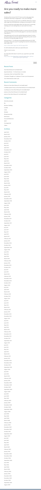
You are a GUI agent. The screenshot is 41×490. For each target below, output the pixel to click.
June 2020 (6, 176)
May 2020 (6, 178)
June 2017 (6, 229)
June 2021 (6, 156)
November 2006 (8, 456)
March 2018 (7, 212)
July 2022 (6, 143)
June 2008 (6, 414)
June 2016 (6, 252)
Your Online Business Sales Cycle (11, 78)
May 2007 (6, 442)
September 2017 (8, 223)
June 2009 (6, 396)
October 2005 (7, 480)
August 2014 (7, 285)
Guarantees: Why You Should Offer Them (13, 74)
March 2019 (7, 192)
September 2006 (8, 460)
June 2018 (6, 205)
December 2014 (7, 278)
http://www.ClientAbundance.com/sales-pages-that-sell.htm (18, 56)
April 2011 (6, 351)
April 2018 (6, 210)
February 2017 (7, 238)
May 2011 (6, 349)
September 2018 (8, 201)
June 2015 (6, 272)
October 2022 (7, 141)
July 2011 (6, 345)
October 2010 (7, 365)
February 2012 (7, 331)
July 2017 (6, 227)
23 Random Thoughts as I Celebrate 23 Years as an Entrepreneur (19, 76)
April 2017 (6, 234)
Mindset (6, 112)
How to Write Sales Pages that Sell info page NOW (16, 45)
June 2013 (6, 303)
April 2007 (6, 445)
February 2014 (7, 294)
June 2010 (6, 374)
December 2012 (7, 314)
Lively (5, 110)
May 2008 (6, 416)
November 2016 (8, 243)
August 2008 (7, 411)
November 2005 (8, 478)
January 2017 (7, 241)
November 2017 (7, 218)
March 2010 (7, 376)
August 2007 (7, 436)
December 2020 (8, 165)
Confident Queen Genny (9, 87)
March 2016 (7, 258)
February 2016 (7, 260)
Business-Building (8, 105)
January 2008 (7, 425)
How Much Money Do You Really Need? (13, 69)
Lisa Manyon (7, 90)
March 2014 (7, 292)
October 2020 (7, 167)
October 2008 (7, 407)
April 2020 (6, 181)
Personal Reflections (9, 118)
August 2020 (7, 172)
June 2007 (6, 440)
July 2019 (6, 187)
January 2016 (7, 263)
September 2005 (8, 482)
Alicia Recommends (8, 101)
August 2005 (7, 485)
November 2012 (8, 316)
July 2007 (6, 438)
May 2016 (6, 254)
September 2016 (8, 247)
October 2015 (7, 267)
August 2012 (7, 318)
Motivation (6, 116)
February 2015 (7, 276)
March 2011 (6, 354)
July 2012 (6, 320)
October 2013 (7, 296)
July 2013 (6, 300)
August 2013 (7, 298)
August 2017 (7, 225)
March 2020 (7, 183)
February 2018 (7, 214)
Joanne (5, 92)
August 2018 (7, 203)
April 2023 (6, 132)
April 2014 (6, 289)
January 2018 (7, 216)
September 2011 (8, 340)
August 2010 (7, 369)
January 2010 (7, 380)
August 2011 (7, 343)
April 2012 (6, 327)
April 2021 (6, 161)
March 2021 (7, 163)
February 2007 (7, 449)
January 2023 (7, 136)
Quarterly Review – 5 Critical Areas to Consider (15, 72)
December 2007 (8, 427)
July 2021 (6, 154)
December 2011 (7, 334)
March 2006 (7, 469)
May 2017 (6, 232)
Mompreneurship (8, 114)
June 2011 (6, 347)
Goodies (6, 107)
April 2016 (6, 256)
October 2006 (7, 458)
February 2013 (7, 309)
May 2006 (6, 465)
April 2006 (6, 467)
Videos (5, 125)
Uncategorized (7, 123)
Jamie (5, 94)
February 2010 (7, 378)
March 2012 (7, 329)
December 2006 (8, 453)
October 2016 (7, 245)
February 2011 (7, 356)
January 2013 (7, 312)
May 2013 (6, 305)
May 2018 (6, 207)
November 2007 (8, 429)
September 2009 (8, 389)
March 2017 (7, 236)
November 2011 (7, 336)
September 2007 (8, 434)
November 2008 (8, 405)
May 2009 (6, 398)
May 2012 (6, 325)
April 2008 (6, 418)
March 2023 (7, 134)
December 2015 (7, 265)
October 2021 (7, 152)
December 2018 (7, 198)
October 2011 (7, 338)
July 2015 (6, 269)
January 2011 (7, 358)
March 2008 (7, 420)
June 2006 (6, 462)
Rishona (6, 85)
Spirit (5, 121)
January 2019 (7, 196)
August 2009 (7, 391)
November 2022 (8, 139)
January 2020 (7, 185)
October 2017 (7, 221)
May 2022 (6, 145)
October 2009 (7, 387)
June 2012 (6, 323)
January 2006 (7, 473)
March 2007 (7, 447)
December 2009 (8, 383)
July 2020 (6, 174)
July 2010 (6, 371)
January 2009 (7, 402)
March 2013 (7, 307)
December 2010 (8, 360)
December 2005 (8, 476)
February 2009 (7, 400)
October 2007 (7, 431)
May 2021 (6, 158)
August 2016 (7, 249)
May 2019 (6, 190)
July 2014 (6, 287)
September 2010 (8, 367)
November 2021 (8, 150)
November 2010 (8, 363)
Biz (4, 103)
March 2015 (7, 274)
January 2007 (7, 451)
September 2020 (8, 170)
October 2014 (7, 283)
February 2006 (7, 471)
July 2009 (6, 394)
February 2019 (7, 194)
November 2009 (8, 385)
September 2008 (8, 409)
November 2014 (8, 280)
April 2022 (6, 147)
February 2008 (7, 422)
